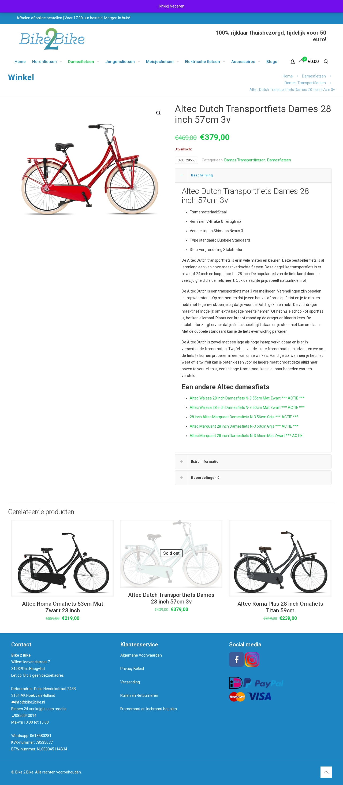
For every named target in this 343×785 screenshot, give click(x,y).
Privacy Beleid (132, 668)
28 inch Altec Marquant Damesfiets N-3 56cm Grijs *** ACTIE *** (244, 417)
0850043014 (25, 715)
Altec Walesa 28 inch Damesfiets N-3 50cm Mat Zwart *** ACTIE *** (247, 407)
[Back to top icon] (326, 772)
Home (288, 76)
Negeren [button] (177, 6)
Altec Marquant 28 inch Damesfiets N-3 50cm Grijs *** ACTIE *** (244, 426)
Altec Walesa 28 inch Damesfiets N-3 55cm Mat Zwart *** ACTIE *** (247, 398)
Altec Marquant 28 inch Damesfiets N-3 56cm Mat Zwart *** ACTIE (246, 436)
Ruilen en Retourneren (139, 695)
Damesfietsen (314, 76)
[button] (159, 113)
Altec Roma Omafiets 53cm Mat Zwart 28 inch (62, 607)
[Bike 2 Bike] (51, 39)
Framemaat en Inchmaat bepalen (148, 709)
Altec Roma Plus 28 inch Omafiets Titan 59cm (280, 607)
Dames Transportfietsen (305, 83)
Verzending (130, 682)
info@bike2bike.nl (30, 702)
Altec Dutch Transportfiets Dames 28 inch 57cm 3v (171, 598)
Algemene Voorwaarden (141, 655)
